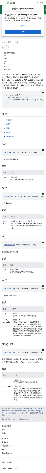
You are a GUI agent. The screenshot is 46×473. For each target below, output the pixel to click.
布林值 (9, 120)
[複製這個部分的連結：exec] (9, 188)
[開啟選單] (3, 2)
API (17, 42)
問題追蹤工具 (6, 446)
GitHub (4, 433)
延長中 (10, 42)
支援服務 (5, 442)
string (14, 221)
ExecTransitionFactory (13, 196)
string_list (10, 136)
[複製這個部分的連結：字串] (9, 280)
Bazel (3, 42)
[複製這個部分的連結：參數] (8, 166)
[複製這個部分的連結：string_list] (15, 344)
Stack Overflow (7, 453)
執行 (8, 124)
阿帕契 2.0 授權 (21, 411)
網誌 (3, 429)
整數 (8, 128)
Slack (4, 449)
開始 (23, 32)
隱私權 (9, 462)
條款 (3, 462)
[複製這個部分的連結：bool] (9, 144)
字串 (8, 132)
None (24, 221)
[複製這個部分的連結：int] (7, 236)
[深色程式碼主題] (43, 92)
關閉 (23, 26)
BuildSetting (9, 152)
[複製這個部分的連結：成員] (9, 114)
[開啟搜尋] (37, 2)
